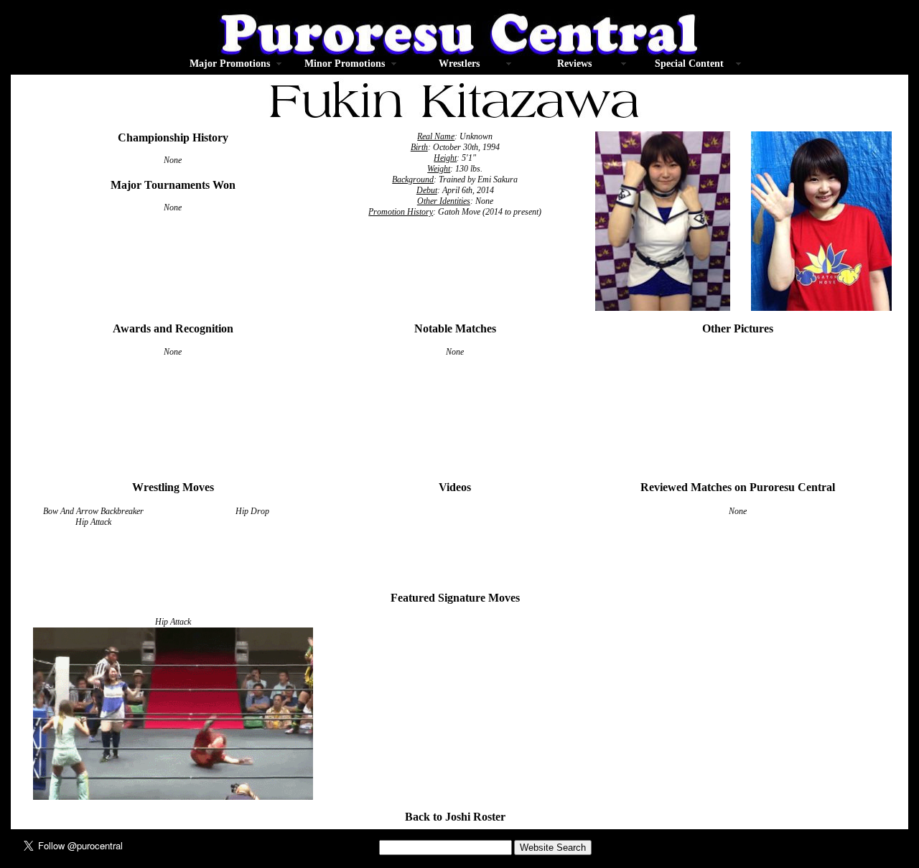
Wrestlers (459, 63)
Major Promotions (230, 63)
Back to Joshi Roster (455, 817)
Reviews (574, 63)
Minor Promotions (344, 63)
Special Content (689, 63)
